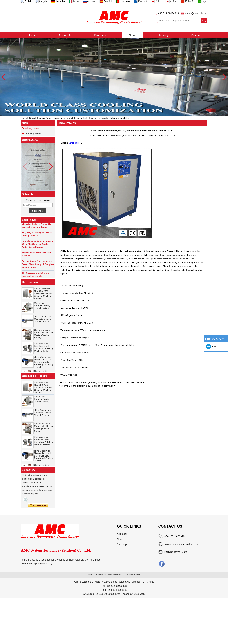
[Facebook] (162, 564)
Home (32, 35)
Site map (122, 544)
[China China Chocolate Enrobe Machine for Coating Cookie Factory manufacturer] (28, 327)
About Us (65, 35)
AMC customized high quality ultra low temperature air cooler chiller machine (106, 382)
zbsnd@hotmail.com (196, 13)
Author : (93, 135)
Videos (195, 35)
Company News (33, 133)
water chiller (75, 143)
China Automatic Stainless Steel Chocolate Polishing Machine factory (44, 340)
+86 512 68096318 (168, 13)
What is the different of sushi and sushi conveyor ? (90, 385)
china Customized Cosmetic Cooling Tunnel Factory (43, 311)
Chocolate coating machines (109, 574)
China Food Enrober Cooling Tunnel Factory (42, 298)
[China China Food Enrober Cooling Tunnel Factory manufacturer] (28, 300)
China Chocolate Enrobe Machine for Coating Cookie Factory (44, 326)
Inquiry (163, 35)
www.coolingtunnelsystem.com (181, 544)
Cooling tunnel (133, 574)
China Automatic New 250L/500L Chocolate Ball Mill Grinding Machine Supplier (43, 286)
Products (100, 35)
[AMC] (114, 17)
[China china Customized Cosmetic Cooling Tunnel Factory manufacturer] (28, 313)
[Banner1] (114, 77)
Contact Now (38, 505)
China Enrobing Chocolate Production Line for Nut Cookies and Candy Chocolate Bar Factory (43, 369)
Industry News (44, 118)
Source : (106, 135)
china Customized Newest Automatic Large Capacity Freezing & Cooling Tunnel (43, 354)
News (132, 35)
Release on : (148, 135)
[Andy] (25, 499)
